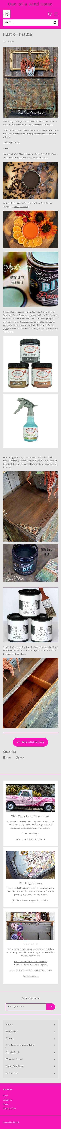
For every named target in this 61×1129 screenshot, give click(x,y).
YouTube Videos (30, 976)
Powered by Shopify (11, 1122)
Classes (6, 1104)
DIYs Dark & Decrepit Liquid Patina (23, 460)
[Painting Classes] (30, 865)
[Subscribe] (50, 1006)
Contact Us (7, 1100)
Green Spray (18, 315)
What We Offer (9, 1108)
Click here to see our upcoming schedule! (30, 900)
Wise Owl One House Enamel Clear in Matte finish (26, 464)
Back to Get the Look (32, 742)
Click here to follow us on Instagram (30, 964)
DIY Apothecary (21, 206)
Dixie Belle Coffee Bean (45, 154)
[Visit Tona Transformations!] (30, 798)
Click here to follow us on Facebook (30, 961)
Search (5, 1095)
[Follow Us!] (30, 926)
